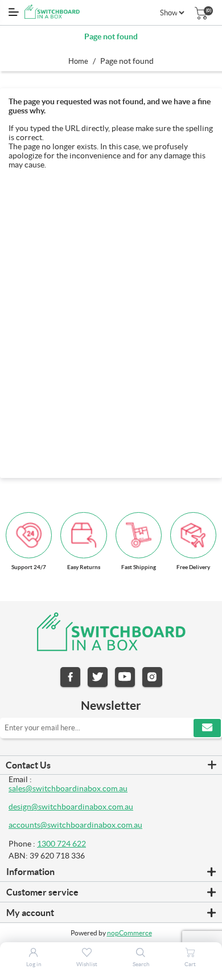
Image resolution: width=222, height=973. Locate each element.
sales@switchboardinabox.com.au (68, 788)
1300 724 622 (61, 843)
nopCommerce (129, 933)
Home (78, 61)
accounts (24, 824)
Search (141, 964)
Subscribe (207, 728)
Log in (34, 964)
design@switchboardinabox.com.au (71, 806)
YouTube (125, 677)
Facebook (70, 677)
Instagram (152, 677)
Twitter (98, 677)
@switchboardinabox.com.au (91, 824)
